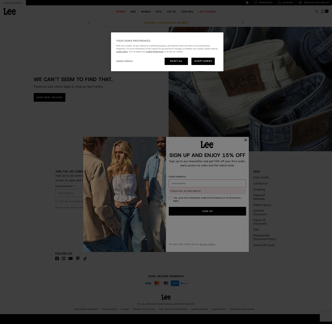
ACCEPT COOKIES (203, 61)
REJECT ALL (176, 61)
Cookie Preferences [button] (155, 52)
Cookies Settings (124, 61)
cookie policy (122, 52)
